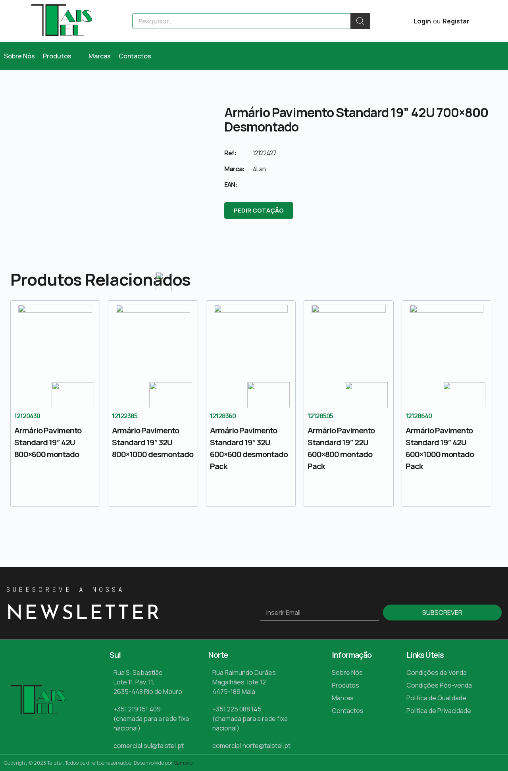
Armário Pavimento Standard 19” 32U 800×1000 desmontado (152, 442)
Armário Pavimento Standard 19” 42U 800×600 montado (47, 442)
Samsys (183, 762)
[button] (62, 56)
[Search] (360, 21)
